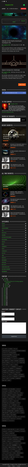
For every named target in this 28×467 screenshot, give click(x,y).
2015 (5, 302)
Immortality (5, 400)
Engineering (4, 271)
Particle (23, 416)
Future (3, 396)
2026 (5, 278)
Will (3, 458)
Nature (14, 416)
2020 (5, 295)
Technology (4, 73)
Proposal (17, 431)
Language (14, 404)
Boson (3, 362)
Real (22, 437)
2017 (5, 299)
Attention (14, 356)
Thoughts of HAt (14, 104)
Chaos (11, 364)
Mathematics (20, 408)
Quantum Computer (6, 437)
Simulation (4, 443)
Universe (3, 235)
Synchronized (5, 451)
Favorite (4, 394)
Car (17, 362)
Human (3, 223)
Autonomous (15, 358)
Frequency (20, 394)
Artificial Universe (6, 356)
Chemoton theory (6, 366)
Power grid (4, 431)
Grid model (11, 398)
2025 (5, 288)
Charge (16, 364)
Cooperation (5, 372)
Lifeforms (4, 408)
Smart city (11, 443)
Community (4, 246)
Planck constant (11, 429)
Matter (4, 410)
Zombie (12, 458)
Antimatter (5, 352)
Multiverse (13, 414)
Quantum (4, 262)
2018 (5, 298)
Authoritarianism (20, 8)
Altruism (13, 350)
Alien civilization (5, 266)
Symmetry (20, 449)
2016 (5, 300)
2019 (5, 296)
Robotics (4, 257)
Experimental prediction (13, 392)
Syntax (11, 451)
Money (3, 414)
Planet (17, 429)
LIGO (9, 404)
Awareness (21, 358)
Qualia (6, 433)
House (19, 398)
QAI (3, 433)
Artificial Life (16, 354)
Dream (3, 378)
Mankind (14, 408)
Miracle (18, 412)
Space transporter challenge (11, 70)
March (6, 284)
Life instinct (19, 406)
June (6, 280)
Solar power (22, 443)
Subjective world (11, 447)
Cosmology (4, 250)
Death (10, 376)
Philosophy (11, 420)
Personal (19, 418)
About (6, 348)
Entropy (18, 388)
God (3, 230)
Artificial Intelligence (6, 237)
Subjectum (19, 447)
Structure (4, 447)
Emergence (18, 378)
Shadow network (16, 441)
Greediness (4, 398)
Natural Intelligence (6, 416)
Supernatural (5, 449)
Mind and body (5, 412)
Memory (21, 410)
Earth (8, 378)
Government (12, 396)
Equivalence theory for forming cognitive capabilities (13, 282)
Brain (3, 244)
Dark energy (21, 374)
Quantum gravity (16, 437)
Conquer (4, 370)
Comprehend (18, 368)
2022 (5, 292)
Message (5, 321)
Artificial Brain (12, 352)
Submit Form (14, 336)
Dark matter (5, 376)
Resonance (15, 439)
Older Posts (22, 84)
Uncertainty (11, 454)
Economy (12, 378)
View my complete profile (8, 112)
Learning (10, 406)
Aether (10, 348)
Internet (18, 402)
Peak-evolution (5, 418)
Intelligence (4, 239)
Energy (9, 380)
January (7, 286)
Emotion (4, 380)
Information (5, 402)
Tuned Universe (19, 452)
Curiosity (10, 374)
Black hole (22, 360)
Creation (18, 372)
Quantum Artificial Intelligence (9, 435)
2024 (5, 289)
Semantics (9, 441)
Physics (3, 241)
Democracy (15, 376)
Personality (5, 420)
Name (3, 311)
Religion (10, 439)
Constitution (19, 370)
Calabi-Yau (13, 362)
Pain (18, 416)
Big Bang (16, 360)
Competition (5, 368)
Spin (19, 445)
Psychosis (23, 431)
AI (2, 348)
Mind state (12, 412)
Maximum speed (10, 410)
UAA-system (4, 454)
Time (3, 46)
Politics (3, 253)
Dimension (22, 376)
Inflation (16, 400)
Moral (8, 414)
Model (22, 412)
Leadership (4, 406)
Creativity (4, 374)
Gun (15, 398)
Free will (14, 394)
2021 (5, 293)
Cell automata (5, 364)
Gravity (18, 396)
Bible (12, 360)
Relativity (4, 264)
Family (21, 392)
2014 (5, 303)
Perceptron (13, 418)
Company (20, 366)
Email (3, 316)
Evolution (4, 232)
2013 (5, 305)
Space (3, 248)
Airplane (15, 348)
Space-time (8, 445)
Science (3, 441)
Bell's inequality (5, 360)
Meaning (17, 410)
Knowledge (4, 260)
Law (18, 404)
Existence (4, 392)
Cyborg (15, 374)
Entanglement (12, 388)
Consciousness (5, 228)
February (7, 285)
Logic (9, 408)
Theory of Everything (6, 452)
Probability (11, 431)
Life (14, 406)
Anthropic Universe (6, 269)
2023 (5, 291)
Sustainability (13, 449)
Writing (7, 458)
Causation (22, 362)
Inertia (10, 400)
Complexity (11, 368)
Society (3, 225)
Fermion (9, 394)
